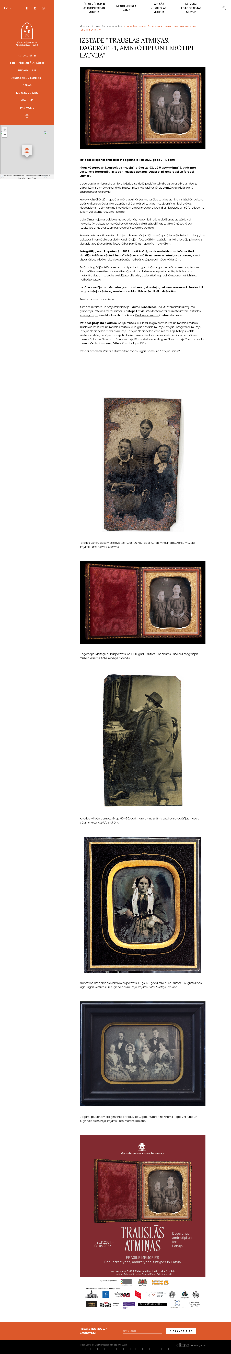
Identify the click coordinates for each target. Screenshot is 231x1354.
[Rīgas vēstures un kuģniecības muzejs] (27, 34)
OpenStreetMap (18, 175)
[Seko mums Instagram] (42, 8)
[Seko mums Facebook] (28, 8)
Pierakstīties (181, 1331)
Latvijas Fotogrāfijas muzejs (191, 8)
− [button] (5, 135)
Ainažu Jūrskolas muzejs (159, 8)
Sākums (84, 26)
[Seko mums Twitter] (35, 8)
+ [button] (5, 130)
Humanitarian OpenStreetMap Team (34, 176)
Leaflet (6, 175)
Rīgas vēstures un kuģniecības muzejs (94, 8)
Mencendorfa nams (126, 8)
